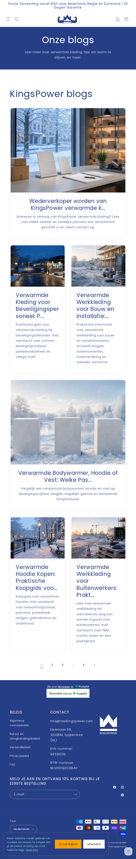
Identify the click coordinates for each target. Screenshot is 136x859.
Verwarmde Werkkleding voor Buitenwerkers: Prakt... (97, 581)
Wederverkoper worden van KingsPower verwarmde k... (68, 204)
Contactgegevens (115, 846)
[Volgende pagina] (94, 665)
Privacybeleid (19, 756)
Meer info (32, 850)
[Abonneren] (75, 794)
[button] (8, 19)
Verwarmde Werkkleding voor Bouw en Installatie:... (95, 305)
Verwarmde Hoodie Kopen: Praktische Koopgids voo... (36, 577)
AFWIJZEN (94, 844)
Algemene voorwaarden (19, 723)
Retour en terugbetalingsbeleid (25, 736)
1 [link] (41, 665)
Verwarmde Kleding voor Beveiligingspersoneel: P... (37, 305)
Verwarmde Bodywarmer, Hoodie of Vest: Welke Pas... (68, 476)
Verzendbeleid (20, 747)
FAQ (12, 764)
